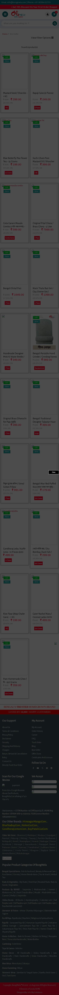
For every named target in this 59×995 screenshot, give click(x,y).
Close (53, 472)
